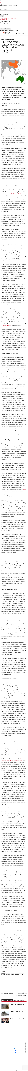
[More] (20, 56)
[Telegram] (16, 56)
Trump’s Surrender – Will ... (17, 1011)
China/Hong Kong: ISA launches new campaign (7, 992)
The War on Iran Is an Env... (17, 1004)
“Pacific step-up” (6, 325)
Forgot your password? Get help (8, 18)
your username (4, 9)
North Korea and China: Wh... (18, 1019)
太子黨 (22, 974)
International (11, 39)
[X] (6, 56)
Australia (8, 974)
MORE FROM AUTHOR (19, 1000)
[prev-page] (2, 1026)
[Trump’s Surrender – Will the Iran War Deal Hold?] (5, 1013)
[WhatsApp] (9, 56)
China (10, 37)
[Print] (13, 56)
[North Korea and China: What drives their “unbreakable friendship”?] (5, 1020)
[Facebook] (2, 56)
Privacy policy (3, 19)
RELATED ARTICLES (7, 1000)
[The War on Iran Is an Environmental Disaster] (5, 1006)
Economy (17, 974)
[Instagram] (14, 1064)
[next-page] (3, 1026)
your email (3, 27)
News (7, 37)
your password (4, 14)
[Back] (0, 2)
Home (2, 37)
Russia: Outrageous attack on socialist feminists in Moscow (21, 993)
